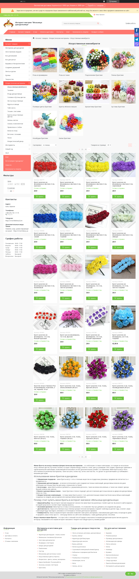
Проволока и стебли (14, 127)
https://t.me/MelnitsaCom (13, 220)
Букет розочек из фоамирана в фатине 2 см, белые (70, 184)
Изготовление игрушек (13, 52)
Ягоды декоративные (14, 94)
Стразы (74, 555)
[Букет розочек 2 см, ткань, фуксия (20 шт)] (97, 368)
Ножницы (109, 549)
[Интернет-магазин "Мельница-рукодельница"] (8, 23)
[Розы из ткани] (71, 60)
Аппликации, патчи (78, 560)
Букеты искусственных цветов (15, 116)
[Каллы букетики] (71, 123)
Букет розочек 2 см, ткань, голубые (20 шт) (70, 437)
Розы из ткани (64, 75)
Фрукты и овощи (13, 104)
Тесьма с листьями (14, 111)
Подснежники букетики (93, 75)
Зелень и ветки (12, 120)
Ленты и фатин (10, 71)
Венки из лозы (12, 131)
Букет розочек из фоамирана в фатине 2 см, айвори (122, 235)
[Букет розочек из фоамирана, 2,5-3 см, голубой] (123, 317)
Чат (132, 574)
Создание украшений (12, 67)
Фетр (74, 563)
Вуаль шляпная (77, 544)
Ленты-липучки (111, 544)
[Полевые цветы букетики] (45, 91)
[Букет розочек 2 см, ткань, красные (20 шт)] (97, 419)
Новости (8, 165)
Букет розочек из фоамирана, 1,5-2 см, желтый (94, 285)
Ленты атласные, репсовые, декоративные (86, 533)
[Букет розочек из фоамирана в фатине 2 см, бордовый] (97, 216)
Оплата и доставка (46, 32)
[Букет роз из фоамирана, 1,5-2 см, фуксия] (71, 317)
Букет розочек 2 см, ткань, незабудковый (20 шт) (122, 387)
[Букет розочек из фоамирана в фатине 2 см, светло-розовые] (71, 266)
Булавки (108, 552)
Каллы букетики (65, 138)
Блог (68, 32)
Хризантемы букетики (93, 107)
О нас (35, 32)
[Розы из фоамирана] (45, 60)
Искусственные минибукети (17, 87)
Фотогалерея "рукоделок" (14, 161)
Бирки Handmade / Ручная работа (50, 562)
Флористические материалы (15, 83)
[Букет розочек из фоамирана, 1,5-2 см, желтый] (97, 266)
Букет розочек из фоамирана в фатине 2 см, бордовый (96, 235)
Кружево (109, 533)
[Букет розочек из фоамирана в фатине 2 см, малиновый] (45, 266)
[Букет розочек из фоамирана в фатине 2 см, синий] (45, 216)
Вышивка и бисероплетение (15, 64)
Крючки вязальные (112, 555)
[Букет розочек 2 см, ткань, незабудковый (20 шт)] (123, 368)
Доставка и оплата (11, 536)
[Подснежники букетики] (97, 60)
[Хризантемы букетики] (97, 91)
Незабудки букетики (40, 138)
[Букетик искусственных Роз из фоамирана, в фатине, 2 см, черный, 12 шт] (45, 368)
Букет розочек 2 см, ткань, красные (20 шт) (96, 437)
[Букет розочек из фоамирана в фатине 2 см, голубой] (71, 216)
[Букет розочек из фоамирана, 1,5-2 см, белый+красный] (45, 317)
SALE (7, 153)
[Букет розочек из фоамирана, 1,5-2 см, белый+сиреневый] (97, 317)
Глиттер (41, 551)
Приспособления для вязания (115, 563)
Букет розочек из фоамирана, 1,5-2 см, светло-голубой (120, 285)
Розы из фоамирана (40, 75)
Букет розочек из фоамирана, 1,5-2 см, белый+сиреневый (94, 336)
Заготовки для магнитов (47, 540)
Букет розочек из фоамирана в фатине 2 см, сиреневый (122, 184)
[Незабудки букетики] (45, 123)
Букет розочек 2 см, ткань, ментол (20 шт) (44, 437)
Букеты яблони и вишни (68, 107)
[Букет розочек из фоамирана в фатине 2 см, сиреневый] (123, 165)
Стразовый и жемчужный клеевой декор (85, 549)
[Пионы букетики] (123, 60)
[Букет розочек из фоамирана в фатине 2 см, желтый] (97, 165)
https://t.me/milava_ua (20, 231)
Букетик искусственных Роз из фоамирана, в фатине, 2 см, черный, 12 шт (45, 387)
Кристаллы (42, 568)
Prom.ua (78, 573)
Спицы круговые (111, 560)
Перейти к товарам (95, 5)
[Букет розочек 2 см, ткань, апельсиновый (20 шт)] (71, 368)
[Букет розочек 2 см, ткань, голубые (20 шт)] (71, 419)
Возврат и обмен (97, 32)
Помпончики (43, 548)
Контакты (59, 32)
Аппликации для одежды (114, 541)
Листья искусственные (15, 101)
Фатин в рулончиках (79, 547)
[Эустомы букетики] (123, 91)
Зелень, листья (77, 566)
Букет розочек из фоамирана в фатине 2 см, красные (44, 184)
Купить (41, 197)
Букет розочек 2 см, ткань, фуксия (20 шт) (96, 387)
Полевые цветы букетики (42, 107)
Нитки (108, 547)
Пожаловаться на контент (74, 577)
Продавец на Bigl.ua (70, 575)
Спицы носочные (111, 558)
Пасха (9, 138)
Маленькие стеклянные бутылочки (50, 537)
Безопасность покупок (80, 32)
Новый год (9, 149)
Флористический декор (15, 141)
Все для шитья (10, 60)
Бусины (7, 75)
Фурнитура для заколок (80, 541)
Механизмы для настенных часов (50, 554)
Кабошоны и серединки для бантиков (84, 552)
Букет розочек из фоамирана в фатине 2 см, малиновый (44, 285)
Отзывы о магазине (11, 541)
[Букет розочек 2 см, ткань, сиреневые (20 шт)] (123, 419)
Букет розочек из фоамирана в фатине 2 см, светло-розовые (70, 285)
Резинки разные (111, 536)
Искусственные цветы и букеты (49, 557)
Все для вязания (11, 56)
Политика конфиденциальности (92, 577)
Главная (12, 32)
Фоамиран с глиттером (46, 543)
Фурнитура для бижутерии (81, 538)
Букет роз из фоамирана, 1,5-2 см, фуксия (70, 336)
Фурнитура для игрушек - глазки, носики (52, 535)
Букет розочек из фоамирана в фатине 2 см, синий (44, 235)
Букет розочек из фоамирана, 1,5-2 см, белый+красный (42, 336)
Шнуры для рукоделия (46, 546)
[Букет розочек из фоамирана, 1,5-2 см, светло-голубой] (123, 266)
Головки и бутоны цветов (16, 97)
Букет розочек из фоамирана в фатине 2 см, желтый (96, 184)
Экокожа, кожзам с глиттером (48, 565)
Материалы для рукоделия (14, 48)
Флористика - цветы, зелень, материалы (52, 559)
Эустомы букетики (118, 107)
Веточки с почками (14, 134)
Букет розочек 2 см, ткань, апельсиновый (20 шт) (70, 387)
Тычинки (10, 90)
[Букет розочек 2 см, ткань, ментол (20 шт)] (45, 419)
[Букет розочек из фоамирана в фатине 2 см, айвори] (123, 216)
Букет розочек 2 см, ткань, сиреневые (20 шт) (122, 437)
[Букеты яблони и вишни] (71, 91)
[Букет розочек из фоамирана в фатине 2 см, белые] (71, 165)
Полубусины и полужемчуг (80, 558)
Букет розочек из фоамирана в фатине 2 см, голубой (70, 235)
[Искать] (98, 23)
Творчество (9, 79)
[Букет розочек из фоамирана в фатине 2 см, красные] (45, 165)
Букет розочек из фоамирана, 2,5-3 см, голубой (120, 336)
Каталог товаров (24, 32)
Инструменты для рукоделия (115, 566)
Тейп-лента (11, 108)
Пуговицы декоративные (114, 538)
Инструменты (10, 145)
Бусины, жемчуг (77, 536)
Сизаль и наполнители (15, 124)
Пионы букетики (117, 75)
